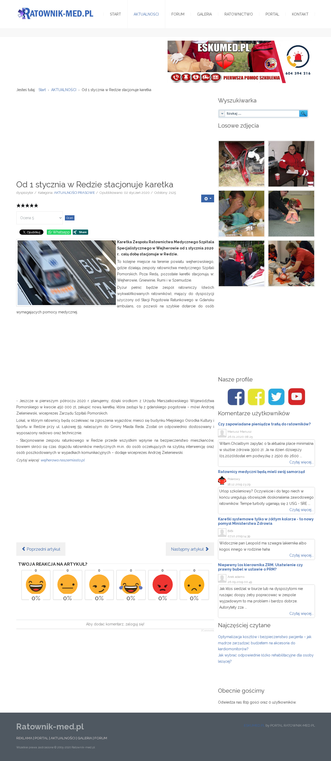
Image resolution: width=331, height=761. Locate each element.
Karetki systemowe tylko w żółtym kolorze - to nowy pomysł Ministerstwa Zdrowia (266, 521)
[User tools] (207, 198)
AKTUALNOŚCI (63, 738)
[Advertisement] (115, 133)
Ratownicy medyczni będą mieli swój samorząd (261, 472)
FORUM (100, 738)
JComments (207, 630)
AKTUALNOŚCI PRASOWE (74, 193)
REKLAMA (24, 738)
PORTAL (41, 738)
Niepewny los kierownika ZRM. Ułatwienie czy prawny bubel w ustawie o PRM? (260, 567)
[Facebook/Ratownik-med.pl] (236, 397)
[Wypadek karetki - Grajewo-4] (241, 164)
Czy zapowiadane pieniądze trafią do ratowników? (264, 424)
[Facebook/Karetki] (256, 397)
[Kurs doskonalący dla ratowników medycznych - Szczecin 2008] (241, 213)
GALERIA (85, 738)
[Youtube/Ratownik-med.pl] (296, 397)
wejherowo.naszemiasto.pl (62, 460)
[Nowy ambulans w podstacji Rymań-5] (241, 263)
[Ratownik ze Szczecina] (291, 164)
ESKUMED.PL (254, 725)
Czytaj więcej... (301, 462)
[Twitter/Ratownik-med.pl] (276, 397)
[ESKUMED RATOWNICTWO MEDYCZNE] (240, 62)
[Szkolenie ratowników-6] (291, 263)
